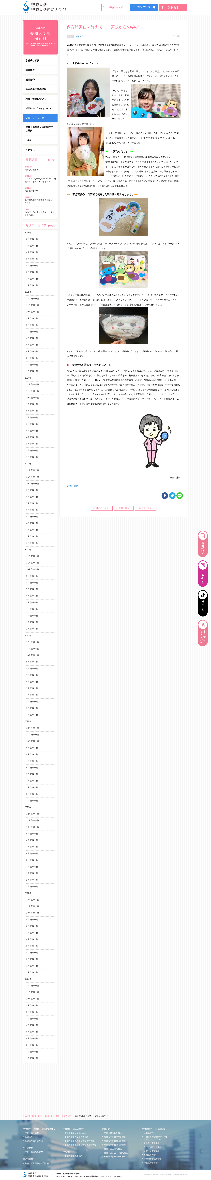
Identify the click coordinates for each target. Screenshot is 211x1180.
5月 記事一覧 (32, 259)
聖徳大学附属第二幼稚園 (115, 1137)
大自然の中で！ (32, 191)
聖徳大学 (29, 1137)
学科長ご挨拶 (32, 60)
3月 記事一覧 (32, 272)
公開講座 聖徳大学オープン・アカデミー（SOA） (157, 1138)
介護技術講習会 (151, 1163)
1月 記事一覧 (32, 285)
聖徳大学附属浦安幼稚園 (115, 1145)
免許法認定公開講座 (153, 1147)
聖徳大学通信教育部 (34, 1152)
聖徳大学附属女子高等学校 (76, 1137)
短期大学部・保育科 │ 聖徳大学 (58, 1116)
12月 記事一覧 (32, 298)
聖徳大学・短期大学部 (32, 1116)
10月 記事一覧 (32, 312)
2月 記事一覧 (32, 279)
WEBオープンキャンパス (39, 108)
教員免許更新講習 (152, 1143)
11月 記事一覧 (32, 305)
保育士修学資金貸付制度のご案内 (39, 129)
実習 (76, 486)
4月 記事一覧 (32, 265)
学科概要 (30, 70)
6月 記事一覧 (32, 252)
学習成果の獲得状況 (36, 89)
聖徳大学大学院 (32, 1133)
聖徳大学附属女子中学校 (75, 1133)
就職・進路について (36, 99)
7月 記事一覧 (32, 246)
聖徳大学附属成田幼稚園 (115, 1141)
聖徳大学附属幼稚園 (113, 1133)
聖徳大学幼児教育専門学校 (37, 1163)
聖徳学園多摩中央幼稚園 (115, 1156)
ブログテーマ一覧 (35, 117)
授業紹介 (30, 79)
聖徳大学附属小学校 (73, 1156)
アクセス (30, 149)
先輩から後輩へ (32, 169)
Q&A (28, 140)
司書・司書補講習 (152, 1151)
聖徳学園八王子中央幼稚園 (116, 1153)
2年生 (69, 486)
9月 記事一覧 (32, 318)
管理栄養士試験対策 (153, 1159)
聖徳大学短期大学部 (34, 1141)
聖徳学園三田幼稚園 (113, 1149)
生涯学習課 (149, 1133)
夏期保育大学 (150, 1155)
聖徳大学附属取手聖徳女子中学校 (79, 1141)
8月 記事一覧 (32, 239)
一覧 (52, 160)
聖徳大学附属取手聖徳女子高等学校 (80, 1145)
